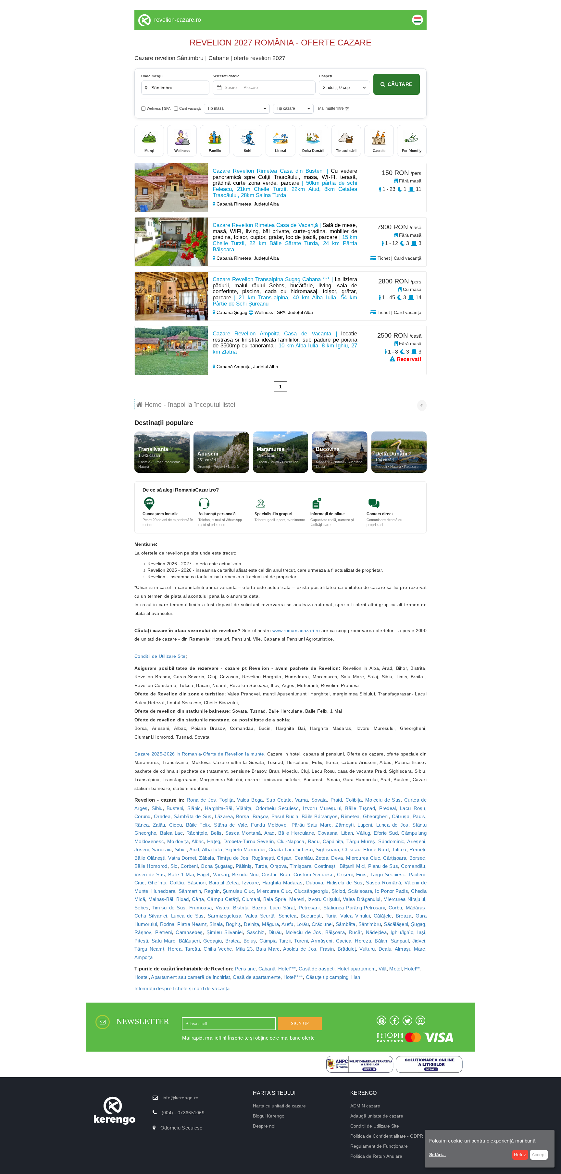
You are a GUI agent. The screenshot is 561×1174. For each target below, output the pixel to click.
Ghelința (157, 882)
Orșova (278, 866)
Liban (347, 833)
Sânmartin (190, 891)
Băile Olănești (149, 858)
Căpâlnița (333, 841)
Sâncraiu (161, 849)
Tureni (301, 940)
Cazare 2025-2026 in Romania (167, 753)
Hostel (141, 977)
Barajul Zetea (224, 882)
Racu (313, 841)
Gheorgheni (376, 816)
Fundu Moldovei (269, 825)
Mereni (297, 899)
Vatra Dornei (182, 858)
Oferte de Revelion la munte (233, 753)
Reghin (212, 891)
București (311, 915)
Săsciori (196, 882)
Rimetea (350, 816)
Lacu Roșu (412, 808)
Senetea (288, 915)
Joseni (141, 849)
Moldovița (178, 841)
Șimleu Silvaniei (224, 932)
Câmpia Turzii (275, 940)
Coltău (177, 882)
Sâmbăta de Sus (192, 816)
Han (355, 977)
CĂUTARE (400, 84)
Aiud (194, 849)
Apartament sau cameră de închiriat (190, 977)
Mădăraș (415, 907)
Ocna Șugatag (216, 866)
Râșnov (142, 932)
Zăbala (206, 858)
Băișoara (335, 932)
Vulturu (367, 949)
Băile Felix (198, 825)
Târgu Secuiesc (387, 874)
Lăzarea (224, 816)
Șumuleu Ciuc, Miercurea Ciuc (257, 891)
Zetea (322, 858)
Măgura (270, 924)
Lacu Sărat (282, 907)
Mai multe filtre (331, 108)
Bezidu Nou (245, 874)
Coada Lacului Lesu (290, 849)
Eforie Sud (386, 833)
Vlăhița (243, 808)
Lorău (302, 924)
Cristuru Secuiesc (313, 874)
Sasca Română (383, 882)
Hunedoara (163, 891)
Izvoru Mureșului (322, 808)
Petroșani (309, 907)
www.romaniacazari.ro (296, 630)
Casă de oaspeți (317, 968)
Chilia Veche (218, 949)
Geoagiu (212, 940)
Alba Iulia (212, 849)
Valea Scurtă (259, 915)
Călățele (383, 915)
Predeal (387, 808)
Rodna (167, 924)
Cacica (344, 940)
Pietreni (163, 932)
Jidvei (418, 940)
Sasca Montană (243, 833)
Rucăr (355, 932)
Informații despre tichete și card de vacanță (182, 988)
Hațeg (213, 841)
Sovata (319, 800)
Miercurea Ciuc (363, 858)
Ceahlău (303, 858)
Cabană (267, 968)
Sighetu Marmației (245, 849)
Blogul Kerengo (268, 1115)
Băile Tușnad (360, 808)
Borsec (417, 858)
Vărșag (221, 874)
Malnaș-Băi (160, 899)
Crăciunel (322, 924)
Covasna (327, 833)
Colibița (353, 800)
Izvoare (250, 882)
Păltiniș (244, 866)
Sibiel (181, 849)
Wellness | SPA (158, 108)
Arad (269, 833)
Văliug (363, 833)
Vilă (383, 968)
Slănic (194, 808)
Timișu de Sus (168, 907)
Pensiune (245, 968)
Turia (331, 915)
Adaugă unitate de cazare (376, 1115)
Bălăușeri (189, 940)
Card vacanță (190, 108)
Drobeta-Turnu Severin (248, 841)
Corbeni (189, 866)
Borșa (242, 816)
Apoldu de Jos (299, 949)
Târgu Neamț (149, 949)
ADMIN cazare (365, 1105)
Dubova (314, 882)
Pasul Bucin (284, 816)
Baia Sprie (274, 899)
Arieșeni (416, 841)
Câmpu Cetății (223, 899)
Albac (198, 841)
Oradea (162, 816)
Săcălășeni (396, 924)
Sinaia (216, 924)
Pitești (141, 940)
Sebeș (141, 907)
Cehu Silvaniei (150, 915)
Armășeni (321, 940)
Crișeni (345, 874)
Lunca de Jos (392, 825)
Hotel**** (293, 977)
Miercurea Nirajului (404, 899)
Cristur (269, 874)
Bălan (381, 940)
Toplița (226, 800)
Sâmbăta (345, 924)
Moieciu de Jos (303, 932)
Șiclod (338, 891)
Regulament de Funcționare (379, 1146)
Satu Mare (163, 940)
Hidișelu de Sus (345, 882)
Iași (421, 932)
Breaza (404, 915)
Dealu (385, 949)
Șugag (418, 924)
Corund (142, 816)
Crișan (284, 858)
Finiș (361, 874)
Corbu (395, 907)
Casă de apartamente (256, 977)
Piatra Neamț (191, 924)
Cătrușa (400, 816)
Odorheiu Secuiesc (277, 808)
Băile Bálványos (320, 816)
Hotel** (412, 968)
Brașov (260, 816)
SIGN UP (300, 1023)
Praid (336, 800)
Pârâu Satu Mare (311, 825)
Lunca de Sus (187, 915)
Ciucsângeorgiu (311, 891)
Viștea (223, 907)
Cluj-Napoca (291, 841)
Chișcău (351, 849)
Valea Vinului (355, 915)
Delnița (251, 924)
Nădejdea (376, 932)
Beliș (216, 833)
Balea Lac (171, 833)
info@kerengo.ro (181, 1097)
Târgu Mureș (360, 841)
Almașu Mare (410, 949)
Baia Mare (268, 949)
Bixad (182, 899)
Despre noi (264, 1126)
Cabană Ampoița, (234, 366)
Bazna (259, 907)
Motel (395, 968)
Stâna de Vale (230, 825)
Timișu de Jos (233, 858)
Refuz (520, 1154)
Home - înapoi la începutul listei (189, 404)
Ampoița (143, 957)
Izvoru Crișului (323, 899)
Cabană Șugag (232, 312)
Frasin (327, 949)
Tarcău (192, 949)
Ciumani (251, 899)
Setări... (437, 1154)
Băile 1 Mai (181, 874)
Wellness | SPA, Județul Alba (283, 312)
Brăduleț (347, 949)
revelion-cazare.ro (177, 20)
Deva (337, 858)
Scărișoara (360, 891)
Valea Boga (250, 800)
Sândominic (391, 841)
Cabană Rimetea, (234, 203)
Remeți (417, 849)
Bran (285, 874)
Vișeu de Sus (149, 874)
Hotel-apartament (356, 968)
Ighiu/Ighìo (402, 932)
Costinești (325, 866)
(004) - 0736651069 (183, 1112)
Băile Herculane (296, 833)
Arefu (287, 924)
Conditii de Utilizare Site (160, 656)
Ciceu (175, 825)
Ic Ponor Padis (391, 891)
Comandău (413, 866)
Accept (539, 1154)
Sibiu (157, 808)
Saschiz (256, 932)
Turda (261, 866)
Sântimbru (369, 924)
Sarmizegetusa (224, 915)
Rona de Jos (201, 800)
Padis (419, 816)
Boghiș (233, 924)
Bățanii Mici (352, 866)
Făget (203, 874)
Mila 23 (244, 949)
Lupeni (364, 825)
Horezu (363, 940)
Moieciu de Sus (383, 800)
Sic (174, 866)
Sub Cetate (279, 800)
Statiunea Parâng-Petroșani (354, 907)
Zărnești (344, 825)
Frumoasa (200, 907)
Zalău (159, 825)
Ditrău (275, 932)
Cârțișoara (394, 858)
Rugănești (263, 858)
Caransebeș (189, 932)
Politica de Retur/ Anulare (376, 1156)
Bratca (232, 940)
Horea (174, 949)
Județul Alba (266, 203)
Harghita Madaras (282, 882)
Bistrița (240, 907)
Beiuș (249, 940)
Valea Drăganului (361, 899)
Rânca (141, 825)
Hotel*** (287, 968)
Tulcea (399, 849)
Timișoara (300, 866)
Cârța (198, 899)
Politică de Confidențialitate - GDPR (386, 1136)
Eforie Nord (376, 849)
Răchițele (196, 833)
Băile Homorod (151, 866)
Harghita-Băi (218, 808)
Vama (301, 800)
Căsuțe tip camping (327, 977)
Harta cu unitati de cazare (279, 1105)
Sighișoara (327, 849)
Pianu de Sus (383, 866)
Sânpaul (400, 940)
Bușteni (175, 808)
